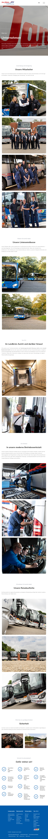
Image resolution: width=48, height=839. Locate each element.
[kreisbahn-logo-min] (7, 3)
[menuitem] (44, 3)
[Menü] (43, 3)
